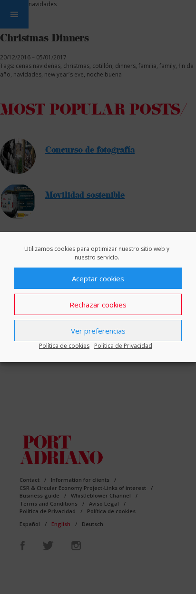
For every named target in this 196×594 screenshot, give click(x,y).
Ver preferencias (98, 330)
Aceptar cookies (98, 278)
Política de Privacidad (123, 346)
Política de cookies (64, 346)
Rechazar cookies (98, 304)
